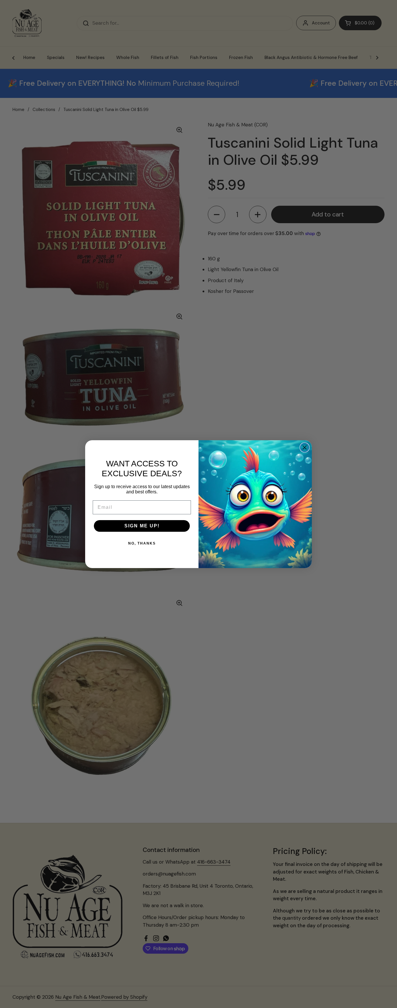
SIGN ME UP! (142, 525)
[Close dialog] (304, 447)
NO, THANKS (142, 543)
